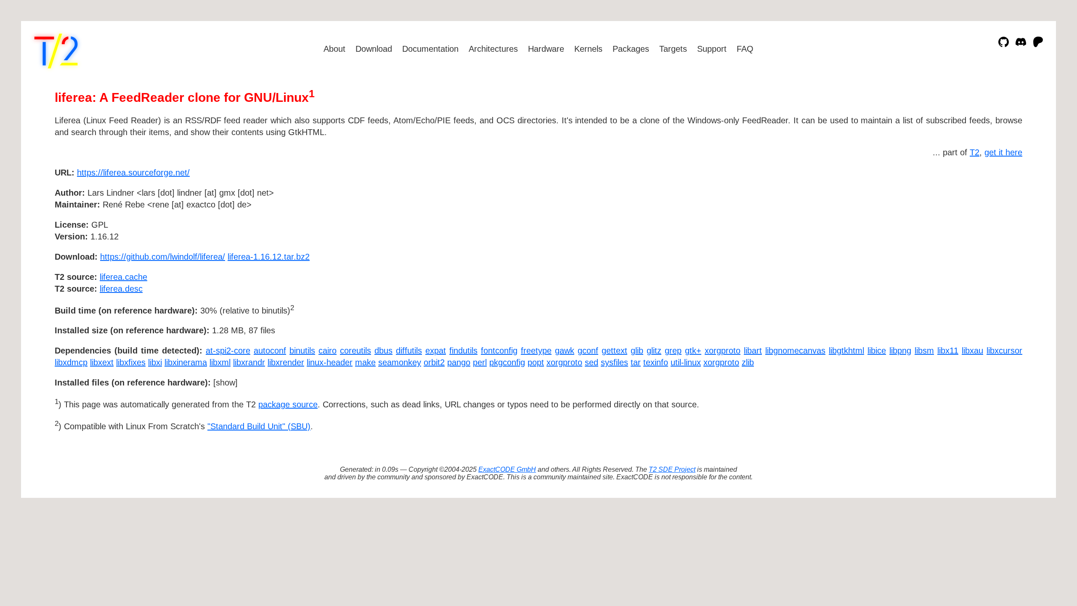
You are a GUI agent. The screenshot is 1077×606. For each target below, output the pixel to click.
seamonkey (399, 362)
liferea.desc (121, 288)
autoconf (270, 350)
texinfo (655, 362)
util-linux (686, 362)
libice (876, 350)
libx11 (947, 350)
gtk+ (693, 350)
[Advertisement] (997, 221)
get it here (1003, 152)
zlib (748, 362)
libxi (155, 362)
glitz (654, 350)
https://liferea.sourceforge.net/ (133, 172)
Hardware (546, 48)
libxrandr (249, 362)
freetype (536, 350)
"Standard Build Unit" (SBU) (258, 426)
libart (753, 350)
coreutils (355, 350)
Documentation (430, 48)
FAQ (745, 48)
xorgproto (722, 350)
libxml (220, 362)
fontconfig (499, 350)
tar (636, 362)
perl (480, 362)
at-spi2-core (228, 350)
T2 (974, 152)
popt (536, 362)
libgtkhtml (846, 350)
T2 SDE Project (672, 469)
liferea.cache (123, 277)
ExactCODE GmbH (507, 469)
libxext (102, 362)
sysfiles (614, 362)
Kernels (588, 48)
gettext (614, 350)
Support (712, 48)
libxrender (286, 362)
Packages (631, 48)
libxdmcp (71, 362)
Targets (673, 48)
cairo (327, 350)
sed (591, 362)
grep (673, 350)
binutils (302, 350)
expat (435, 350)
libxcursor (1004, 350)
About (334, 48)
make (365, 362)
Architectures (493, 48)
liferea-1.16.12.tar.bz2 (269, 256)
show (225, 382)
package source (288, 404)
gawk (564, 350)
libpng (900, 350)
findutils (463, 350)
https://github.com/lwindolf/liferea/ (162, 256)
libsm (924, 350)
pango (458, 362)
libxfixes (131, 362)
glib (637, 350)
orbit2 (434, 362)
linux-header (330, 362)
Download (373, 48)
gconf (588, 350)
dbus (383, 350)
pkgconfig (507, 362)
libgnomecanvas (795, 350)
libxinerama (185, 362)
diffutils (409, 350)
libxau (972, 350)
